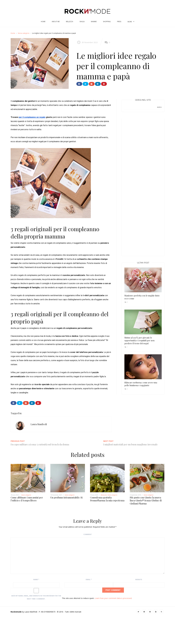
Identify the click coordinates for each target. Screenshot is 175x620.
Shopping (107, 21)
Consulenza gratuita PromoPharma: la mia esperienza (107, 499)
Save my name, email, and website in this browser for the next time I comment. (36, 597)
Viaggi (82, 21)
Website (138, 579)
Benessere (104, 495)
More (130, 22)
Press (119, 21)
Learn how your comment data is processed (113, 598)
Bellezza (69, 21)
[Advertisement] (143, 185)
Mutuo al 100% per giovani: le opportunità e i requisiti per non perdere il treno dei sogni (139, 340)
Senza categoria (23, 33)
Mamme (94, 21)
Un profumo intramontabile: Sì (66, 497)
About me (56, 21)
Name (36, 579)
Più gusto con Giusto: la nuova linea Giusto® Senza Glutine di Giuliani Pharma (146, 500)
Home (43, 21)
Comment (87, 534)
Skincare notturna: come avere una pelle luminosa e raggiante (140, 384)
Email (89, 579)
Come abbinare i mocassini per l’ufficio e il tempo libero (27, 499)
